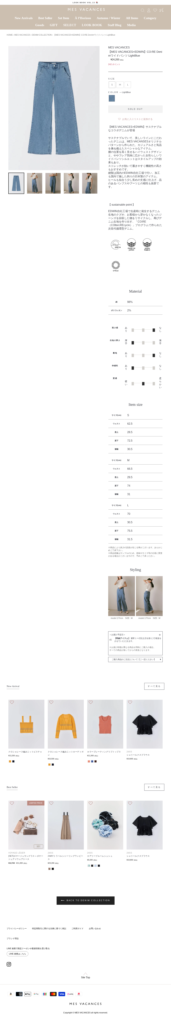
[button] (135, 118)
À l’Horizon (83, 18)
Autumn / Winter (108, 18)
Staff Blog (114, 25)
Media (131, 25)
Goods (39, 25)
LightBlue (112, 98)
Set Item (63, 18)
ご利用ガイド (77, 928)
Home (10, 35)
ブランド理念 (13, 938)
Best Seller (45, 18)
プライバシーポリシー (17, 928)
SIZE (111, 79)
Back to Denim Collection (88, 900)
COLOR (119, 92)
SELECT (69, 25)
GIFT (54, 25)
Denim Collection (42, 35)
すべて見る (154, 686)
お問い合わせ (95, 928)
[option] (85, 2)
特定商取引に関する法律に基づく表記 (49, 928)
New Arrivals (24, 18)
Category (150, 18)
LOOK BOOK (92, 25)
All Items (132, 18)
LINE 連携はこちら (17, 954)
